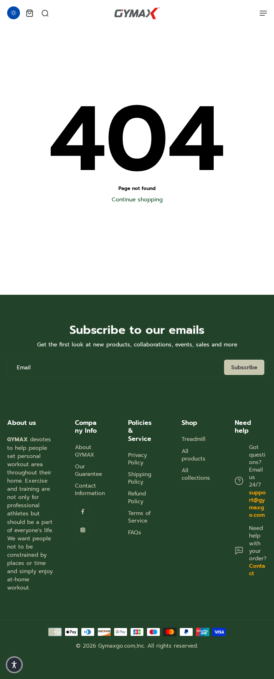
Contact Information (90, 489)
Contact (257, 569)
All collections (196, 474)
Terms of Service (139, 516)
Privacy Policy (137, 458)
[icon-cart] (29, 13)
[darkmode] (13, 12)
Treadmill (194, 439)
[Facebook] (83, 511)
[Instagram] (83, 530)
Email (24, 367)
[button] (14, 664)
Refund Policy (137, 497)
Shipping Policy (139, 477)
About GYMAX (84, 450)
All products (194, 454)
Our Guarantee (88, 470)
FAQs (134, 532)
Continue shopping (137, 199)
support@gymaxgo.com (257, 503)
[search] (45, 13)
